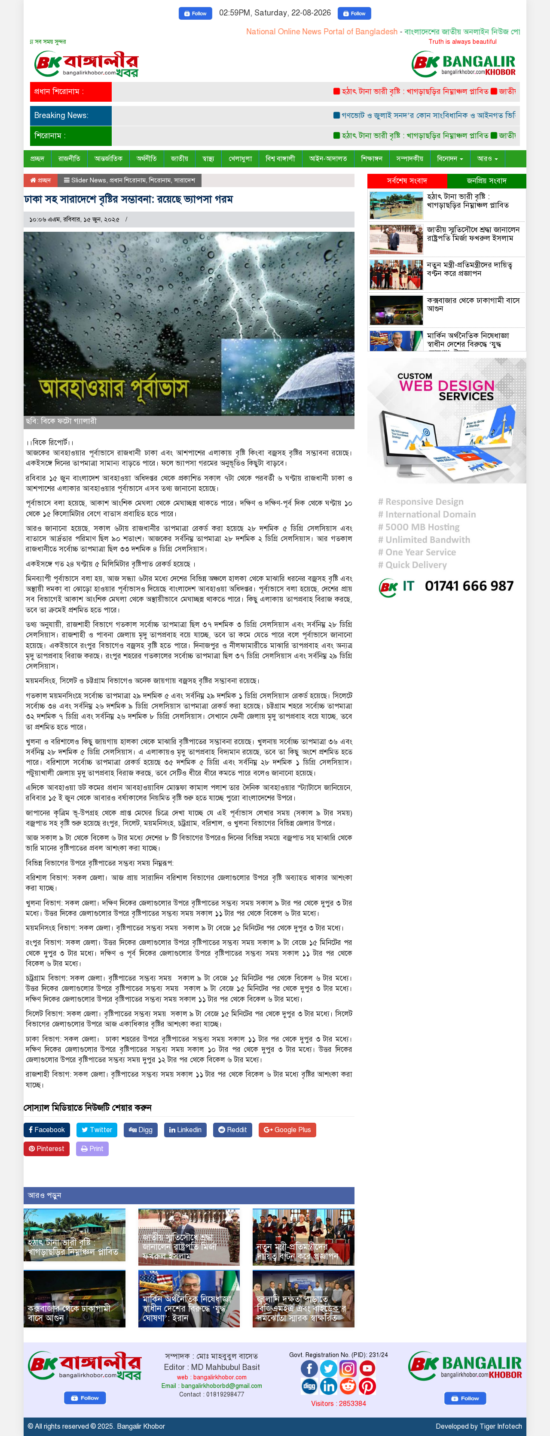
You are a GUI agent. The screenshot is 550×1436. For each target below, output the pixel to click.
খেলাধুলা (240, 159)
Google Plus (292, 1130)
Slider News (88, 180)
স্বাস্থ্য (208, 159)
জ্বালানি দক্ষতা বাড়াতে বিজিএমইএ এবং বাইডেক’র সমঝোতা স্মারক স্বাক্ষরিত (301, 1309)
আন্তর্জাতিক (108, 159)
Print (96, 1149)
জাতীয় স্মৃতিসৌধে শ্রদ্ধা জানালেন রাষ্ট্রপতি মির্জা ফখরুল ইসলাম (180, 1247)
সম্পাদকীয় (410, 159)
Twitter (100, 1130)
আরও (485, 159)
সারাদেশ (184, 180)
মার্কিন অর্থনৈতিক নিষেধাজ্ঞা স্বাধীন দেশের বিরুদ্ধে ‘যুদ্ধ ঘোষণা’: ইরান (187, 1309)
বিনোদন (448, 159)
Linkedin (188, 1130)
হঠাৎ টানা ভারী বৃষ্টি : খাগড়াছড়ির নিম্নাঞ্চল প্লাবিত (387, 91)
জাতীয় (179, 159)
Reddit (236, 1130)
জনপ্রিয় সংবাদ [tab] (487, 180)
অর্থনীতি (147, 159)
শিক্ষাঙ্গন (371, 159)
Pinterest (49, 1149)
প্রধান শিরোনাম (128, 180)
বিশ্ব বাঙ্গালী (280, 159)
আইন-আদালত (328, 159)
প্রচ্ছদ (37, 159)
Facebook (49, 1130)
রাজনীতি (69, 159)
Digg (145, 1130)
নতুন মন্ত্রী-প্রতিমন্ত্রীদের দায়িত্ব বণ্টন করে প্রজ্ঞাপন (298, 1252)
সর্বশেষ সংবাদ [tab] (407, 180)
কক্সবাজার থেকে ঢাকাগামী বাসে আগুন (69, 1313)
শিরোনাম (160, 180)
